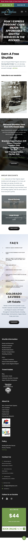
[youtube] (7, 498)
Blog (3, 374)
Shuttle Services (6, 347)
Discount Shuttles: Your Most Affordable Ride (14, 125)
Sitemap (4, 450)
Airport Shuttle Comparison (9, 380)
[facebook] (2, 498)
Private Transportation (8, 352)
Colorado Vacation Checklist (10, 378)
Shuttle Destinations (7, 350)
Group (3, 179)
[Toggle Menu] (22, 11)
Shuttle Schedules (7, 345)
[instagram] (11, 498)
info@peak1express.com (10, 486)
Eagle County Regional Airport (10, 364)
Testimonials (5, 412)
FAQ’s (3, 357)
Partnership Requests (8, 416)
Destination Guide (7, 376)
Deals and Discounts (8, 343)
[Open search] (26, 11)
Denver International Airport (9, 361)
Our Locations (6, 407)
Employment (5, 414)
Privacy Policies (6, 447)
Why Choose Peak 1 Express (9, 405)
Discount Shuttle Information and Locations (14, 157)
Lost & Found (5, 410)
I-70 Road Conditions (8, 359)
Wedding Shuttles (7, 354)
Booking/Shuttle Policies (8, 445)
